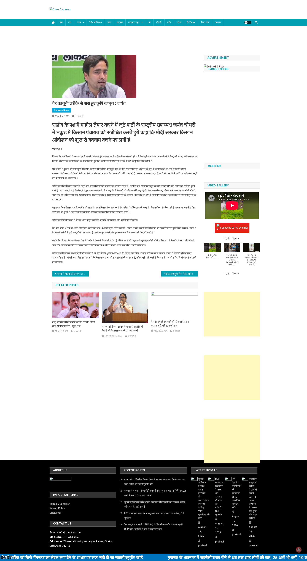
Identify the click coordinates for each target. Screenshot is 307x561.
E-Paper (191, 22)
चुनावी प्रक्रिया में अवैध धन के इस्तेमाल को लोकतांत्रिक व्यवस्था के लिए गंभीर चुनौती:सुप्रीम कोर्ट (154, 504)
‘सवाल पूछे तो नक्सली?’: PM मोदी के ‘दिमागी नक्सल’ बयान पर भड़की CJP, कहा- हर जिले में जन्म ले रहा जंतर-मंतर (153, 527)
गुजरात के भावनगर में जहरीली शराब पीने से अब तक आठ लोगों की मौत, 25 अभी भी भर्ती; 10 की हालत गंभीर (155, 493)
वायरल (218, 22)
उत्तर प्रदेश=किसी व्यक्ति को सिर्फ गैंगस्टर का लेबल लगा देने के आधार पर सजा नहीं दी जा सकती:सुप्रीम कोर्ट (154, 482)
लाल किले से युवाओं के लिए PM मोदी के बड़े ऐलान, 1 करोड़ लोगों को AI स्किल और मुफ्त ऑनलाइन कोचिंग (253, 498)
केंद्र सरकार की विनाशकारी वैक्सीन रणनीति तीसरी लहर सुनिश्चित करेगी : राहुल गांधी (73, 324)
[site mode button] (247, 22)
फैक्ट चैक (205, 22)
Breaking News (61, 110)
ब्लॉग (169, 22)
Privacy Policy (57, 508)
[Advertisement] (232, 314)
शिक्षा (179, 22)
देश (69, 22)
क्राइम (120, 22)
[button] (235, 238)
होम (61, 22)
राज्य (79, 22)
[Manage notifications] (298, 549)
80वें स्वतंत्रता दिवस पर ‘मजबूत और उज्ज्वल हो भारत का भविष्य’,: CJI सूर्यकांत (154, 515)
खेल (109, 22)
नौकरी (158, 22)
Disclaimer (55, 512)
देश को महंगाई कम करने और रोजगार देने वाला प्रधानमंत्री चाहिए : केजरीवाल (170, 323)
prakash (79, 116)
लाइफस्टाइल (133, 22)
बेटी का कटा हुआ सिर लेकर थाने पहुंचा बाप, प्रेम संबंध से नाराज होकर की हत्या (181, 273)
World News (95, 22)
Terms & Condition (60, 503)
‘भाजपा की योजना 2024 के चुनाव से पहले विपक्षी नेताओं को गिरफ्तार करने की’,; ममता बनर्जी (122, 328)
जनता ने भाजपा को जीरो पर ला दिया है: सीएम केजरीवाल (73, 273)
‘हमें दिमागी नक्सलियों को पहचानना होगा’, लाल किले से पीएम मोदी (236, 493)
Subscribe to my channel (234, 227)
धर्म (149, 22)
